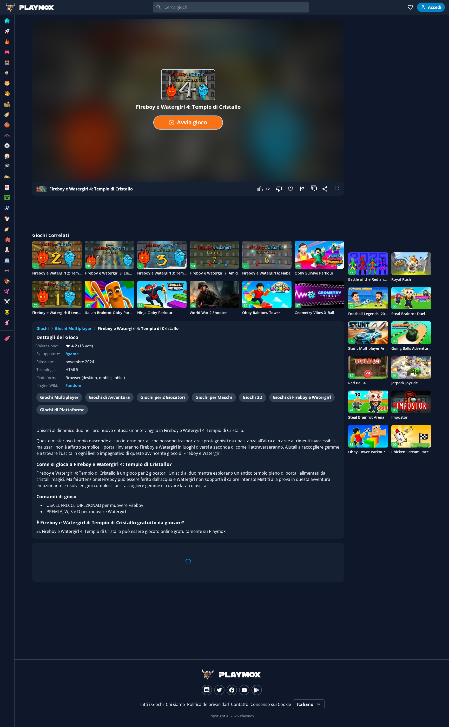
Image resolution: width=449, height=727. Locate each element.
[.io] (6, 52)
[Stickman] (6, 291)
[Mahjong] (6, 187)
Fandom (73, 385)
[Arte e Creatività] (6, 93)
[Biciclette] (6, 135)
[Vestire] (6, 322)
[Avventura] (6, 104)
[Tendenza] (6, 41)
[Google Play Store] (257, 690)
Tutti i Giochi (151, 704)
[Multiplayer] (6, 208)
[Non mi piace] (279, 189)
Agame (72, 353)
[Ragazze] (6, 249)
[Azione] (6, 114)
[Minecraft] (6, 197)
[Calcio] (6, 145)
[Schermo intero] (337, 189)
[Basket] (6, 125)
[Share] (325, 189)
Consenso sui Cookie (270, 704)
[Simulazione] (6, 260)
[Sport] (6, 281)
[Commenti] (314, 189)
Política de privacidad (208, 704)
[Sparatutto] (6, 270)
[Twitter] (219, 690)
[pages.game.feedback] (302, 189)
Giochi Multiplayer (73, 328)
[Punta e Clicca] (6, 229)
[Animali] (6, 83)
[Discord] (207, 690)
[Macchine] (6, 177)
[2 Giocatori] (6, 62)
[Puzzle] (6, 239)
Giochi (42, 328)
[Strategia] (6, 302)
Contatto (239, 704)
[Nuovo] (6, 31)
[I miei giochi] (410, 7)
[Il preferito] (291, 189)
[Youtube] (244, 690)
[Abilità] (6, 73)
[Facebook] (232, 690)
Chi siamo (175, 704)
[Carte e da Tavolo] (6, 156)
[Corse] (6, 166)
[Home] (6, 20)
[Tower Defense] (6, 312)
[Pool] (6, 218)
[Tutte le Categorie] (6, 338)
